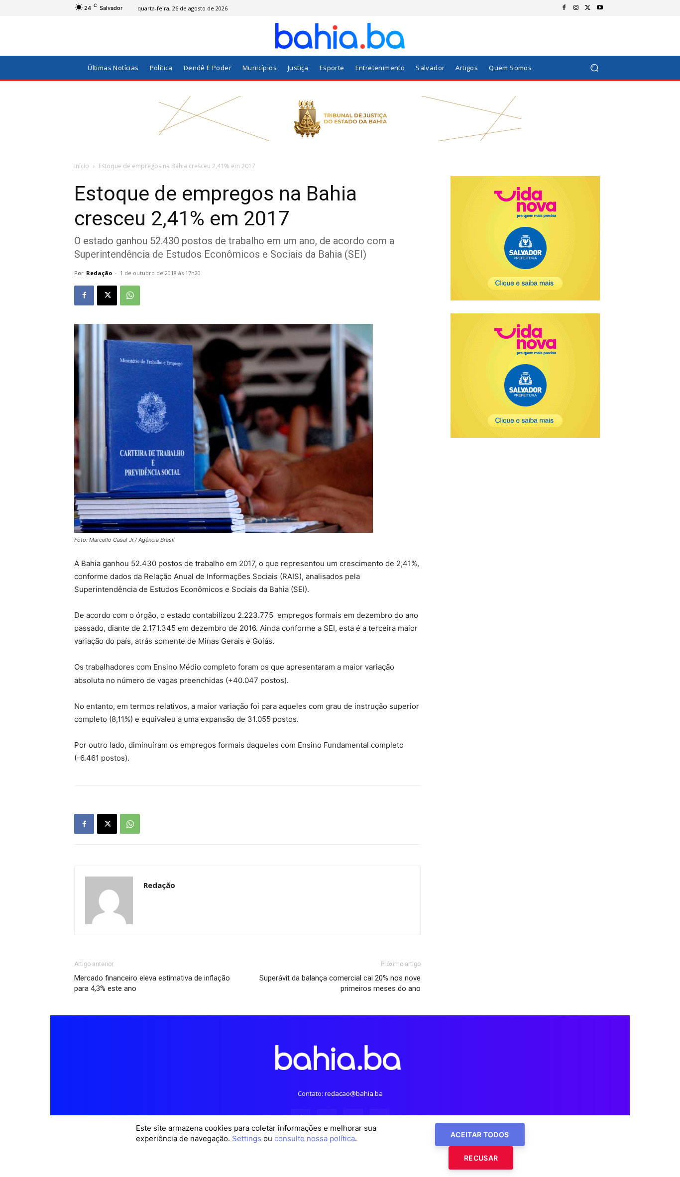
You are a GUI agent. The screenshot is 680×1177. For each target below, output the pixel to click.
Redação (99, 273)
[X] (588, 8)
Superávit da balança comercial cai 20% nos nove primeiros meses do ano (340, 983)
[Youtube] (600, 8)
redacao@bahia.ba (354, 1093)
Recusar (481, 1158)
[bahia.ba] (340, 36)
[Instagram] (576, 8)
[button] (594, 68)
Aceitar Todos (480, 1134)
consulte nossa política (314, 1138)
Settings (246, 1138)
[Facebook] (564, 8)
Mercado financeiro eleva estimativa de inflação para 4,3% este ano (152, 983)
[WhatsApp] (130, 295)
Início (81, 166)
